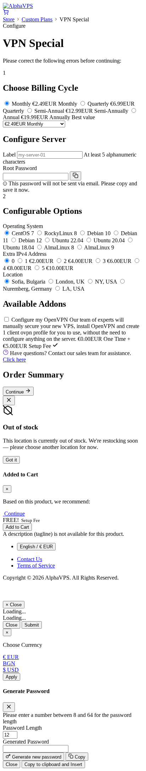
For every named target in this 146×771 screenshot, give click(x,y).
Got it (11, 460)
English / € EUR (36, 546)
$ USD (11, 670)
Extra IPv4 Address (24, 254)
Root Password (20, 168)
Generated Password (26, 742)
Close (11, 625)
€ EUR (11, 657)
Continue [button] (14, 514)
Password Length (22, 728)
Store (9, 19)
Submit (31, 625)
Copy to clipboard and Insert (53, 764)
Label (9, 155)
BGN (9, 663)
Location (13, 274)
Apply (11, 677)
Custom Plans (37, 19)
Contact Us (29, 559)
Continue (15, 392)
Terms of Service (36, 566)
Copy (79, 757)
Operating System (23, 226)
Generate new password (36, 757)
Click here (14, 360)
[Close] (9, 400)
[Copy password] (75, 175)
